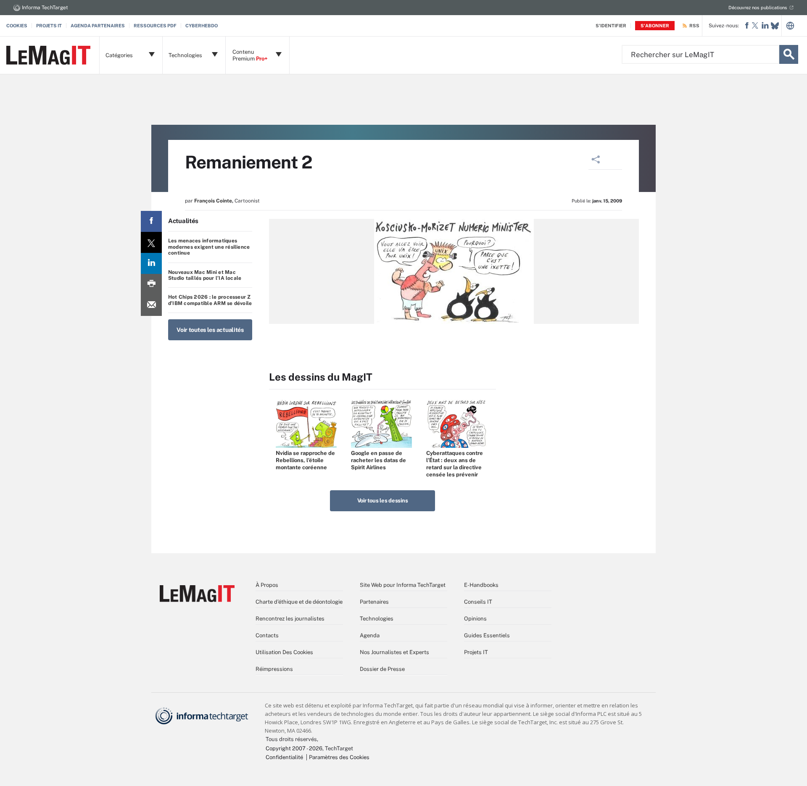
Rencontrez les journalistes (290, 618)
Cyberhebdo (201, 25)
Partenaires (374, 602)
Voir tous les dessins (382, 500)
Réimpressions (274, 669)
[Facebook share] (151, 221)
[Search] (788, 54)
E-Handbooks (481, 585)
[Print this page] (151, 284)
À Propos (267, 585)
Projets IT (49, 25)
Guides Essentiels (487, 635)
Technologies (376, 618)
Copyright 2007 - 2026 (294, 748)
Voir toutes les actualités (210, 329)
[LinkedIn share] (151, 263)
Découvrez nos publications (757, 7)
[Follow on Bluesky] (775, 26)
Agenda (370, 635)
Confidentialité (284, 757)
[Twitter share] (151, 242)
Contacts (267, 635)
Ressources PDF (155, 25)
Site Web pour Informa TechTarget (403, 585)
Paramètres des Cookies (339, 757)
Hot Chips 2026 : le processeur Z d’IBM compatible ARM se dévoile (210, 300)
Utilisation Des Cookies (284, 652)
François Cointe (213, 201)
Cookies (16, 25)
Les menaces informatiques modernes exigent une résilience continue (209, 247)
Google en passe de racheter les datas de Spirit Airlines (378, 460)
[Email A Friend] (151, 305)
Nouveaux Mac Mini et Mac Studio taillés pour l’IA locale (204, 275)
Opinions (475, 618)
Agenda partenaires (98, 25)
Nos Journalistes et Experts (394, 652)
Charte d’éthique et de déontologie (299, 602)
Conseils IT (478, 602)
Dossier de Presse (382, 669)
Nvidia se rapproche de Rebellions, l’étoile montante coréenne (305, 460)
